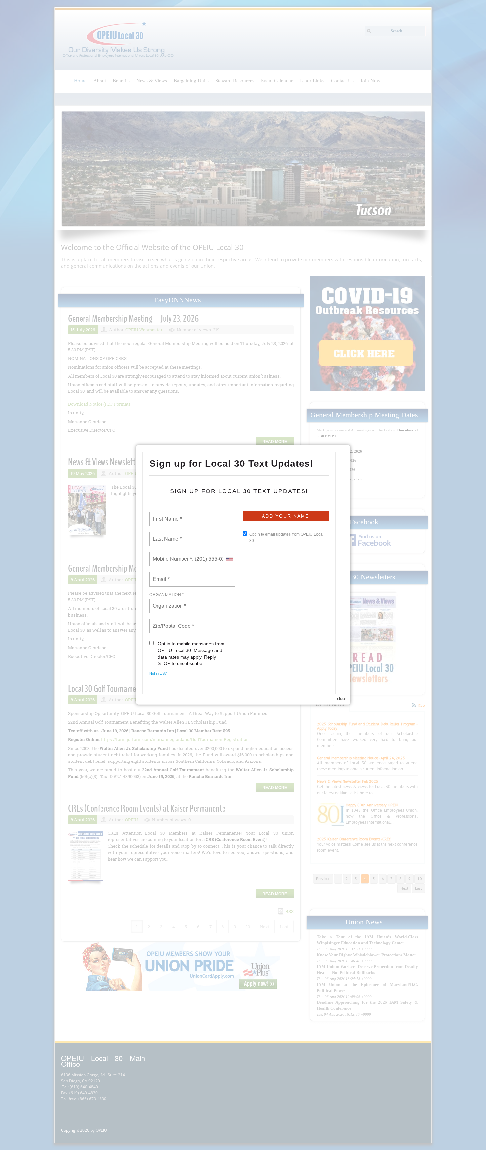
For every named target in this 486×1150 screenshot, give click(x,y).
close (341, 698)
